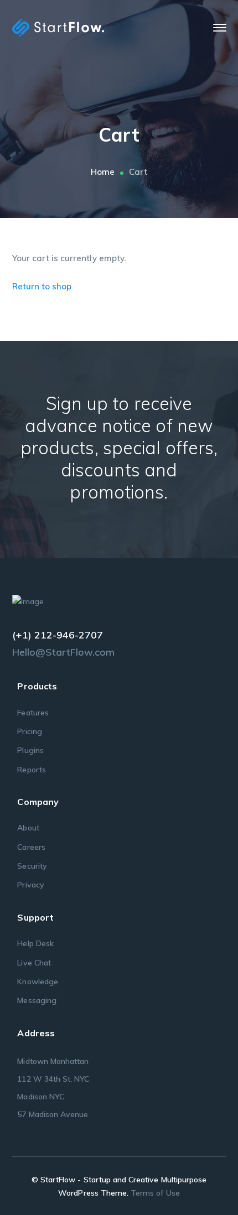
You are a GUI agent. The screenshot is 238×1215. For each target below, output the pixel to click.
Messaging (36, 1000)
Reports (31, 770)
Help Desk (35, 943)
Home (103, 172)
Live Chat (33, 963)
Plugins (30, 750)
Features (32, 713)
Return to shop (42, 286)
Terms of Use (155, 1193)
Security (31, 866)
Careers (31, 847)
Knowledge (37, 981)
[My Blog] (58, 27)
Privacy (30, 885)
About (28, 828)
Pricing (29, 731)
